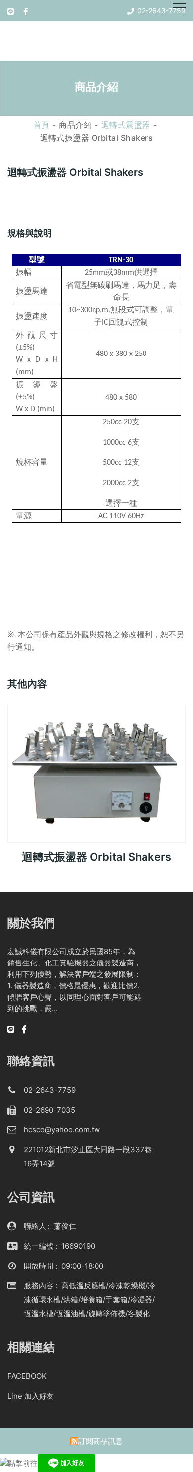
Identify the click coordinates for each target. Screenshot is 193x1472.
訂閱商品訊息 (100, 1441)
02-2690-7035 (49, 1110)
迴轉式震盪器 (125, 125)
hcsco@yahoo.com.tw (62, 1129)
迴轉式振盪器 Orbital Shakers (96, 856)
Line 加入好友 (30, 1396)
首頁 (41, 125)
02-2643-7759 (50, 1090)
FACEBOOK (27, 1376)
